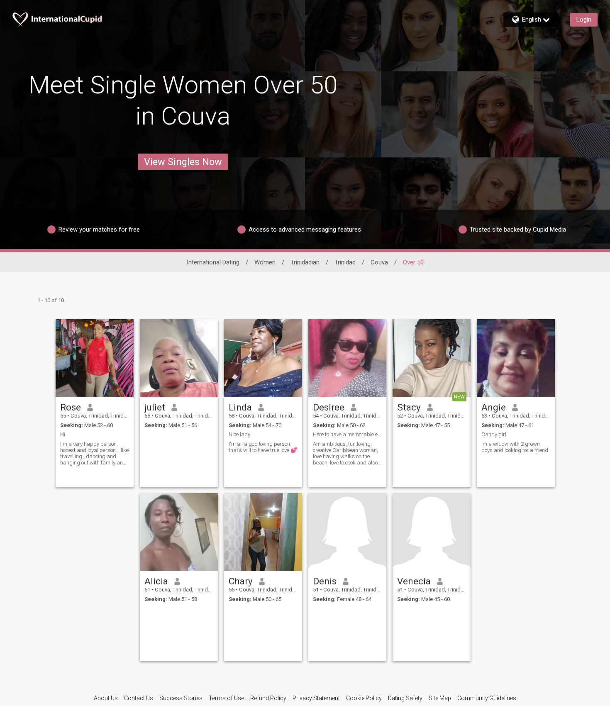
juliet (154, 407)
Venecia (414, 581)
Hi (62, 434)
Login (583, 19)
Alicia (156, 581)
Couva (379, 262)
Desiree (328, 407)
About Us (106, 698)
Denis (325, 581)
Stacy (409, 407)
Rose (70, 407)
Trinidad (345, 262)
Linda (240, 407)
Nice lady (239, 434)
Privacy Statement (316, 698)
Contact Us (138, 698)
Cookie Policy (364, 698)
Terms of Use (226, 698)
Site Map (440, 698)
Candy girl (493, 434)
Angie (493, 407)
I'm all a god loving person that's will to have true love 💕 (263, 447)
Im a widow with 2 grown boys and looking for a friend (514, 447)
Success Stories (181, 698)
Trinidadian (305, 262)
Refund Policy (268, 698)
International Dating (213, 262)
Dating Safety (405, 698)
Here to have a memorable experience (347, 434)
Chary (241, 581)
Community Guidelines (486, 698)
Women (265, 262)
